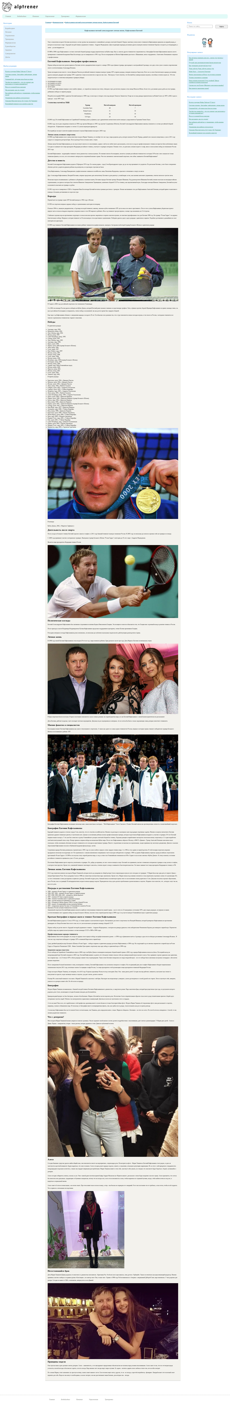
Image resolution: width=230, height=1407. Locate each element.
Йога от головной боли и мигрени (15, 87)
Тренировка (9, 39)
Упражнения (10, 36)
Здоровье (8, 50)
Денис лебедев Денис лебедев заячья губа (201, 68)
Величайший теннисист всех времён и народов (19, 104)
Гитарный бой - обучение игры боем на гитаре (19, 79)
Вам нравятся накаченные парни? (199, 88)
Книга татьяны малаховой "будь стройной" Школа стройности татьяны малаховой (204, 81)
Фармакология (10, 43)
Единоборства (10, 46)
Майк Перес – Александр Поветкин (199, 71)
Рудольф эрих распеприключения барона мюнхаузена (205, 62)
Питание (8, 32)
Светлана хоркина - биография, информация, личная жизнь (206, 105)
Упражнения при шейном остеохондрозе (17, 98)
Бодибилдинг (10, 28)
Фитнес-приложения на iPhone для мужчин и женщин (205, 74)
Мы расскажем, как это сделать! (15, 90)
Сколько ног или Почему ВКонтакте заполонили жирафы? (206, 85)
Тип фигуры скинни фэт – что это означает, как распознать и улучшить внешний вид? (19, 83)
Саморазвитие (10, 53)
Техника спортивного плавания (198, 77)
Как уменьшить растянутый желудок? (200, 65)
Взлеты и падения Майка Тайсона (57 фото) (18, 71)
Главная (48, 22)
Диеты (7, 57)
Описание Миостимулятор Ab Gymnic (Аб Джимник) (21, 101)
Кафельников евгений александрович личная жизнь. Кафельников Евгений (92, 22)
